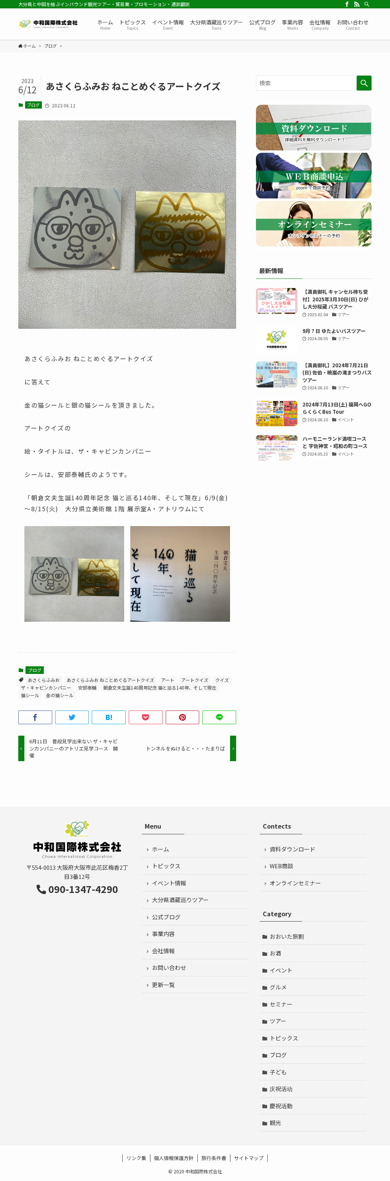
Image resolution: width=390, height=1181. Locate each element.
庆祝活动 (281, 1089)
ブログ (33, 105)
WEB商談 (281, 866)
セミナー (281, 1004)
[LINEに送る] (219, 717)
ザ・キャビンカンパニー (46, 687)
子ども (278, 1072)
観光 (275, 1123)
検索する (364, 83)
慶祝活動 (281, 1106)
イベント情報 (169, 883)
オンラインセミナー (295, 883)
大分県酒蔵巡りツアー (180, 900)
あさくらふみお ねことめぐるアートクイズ (110, 680)
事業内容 (163, 934)
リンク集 (136, 1158)
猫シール (30, 695)
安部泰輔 (87, 687)
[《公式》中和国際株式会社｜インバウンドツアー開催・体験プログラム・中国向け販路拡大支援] (48, 24)
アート (167, 680)
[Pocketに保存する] (146, 717)
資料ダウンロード (292, 849)
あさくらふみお (44, 680)
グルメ (278, 987)
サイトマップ (249, 1158)
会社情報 (163, 951)
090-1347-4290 (83, 889)
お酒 (275, 953)
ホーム (160, 849)
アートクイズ (194, 680)
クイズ (222, 680)
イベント (281, 970)
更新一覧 (163, 985)
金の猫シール (60, 695)
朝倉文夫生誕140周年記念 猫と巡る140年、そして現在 (159, 687)
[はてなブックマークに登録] (109, 717)
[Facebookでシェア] (35, 717)
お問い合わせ (169, 967)
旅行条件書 (213, 1158)
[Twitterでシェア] (72, 717)
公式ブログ (166, 917)
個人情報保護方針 (173, 1158)
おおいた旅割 (287, 936)
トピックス (166, 866)
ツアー (278, 1021)
